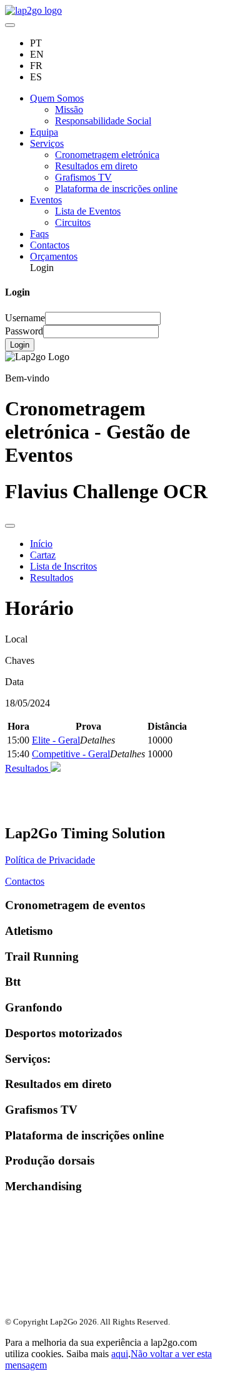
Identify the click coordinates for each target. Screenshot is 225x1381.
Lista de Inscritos (63, 566)
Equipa (44, 132)
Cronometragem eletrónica (107, 154)
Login (19, 344)
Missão (69, 109)
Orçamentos (54, 256)
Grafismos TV (83, 177)
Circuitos (73, 222)
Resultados (51, 577)
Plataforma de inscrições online (116, 188)
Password (24, 331)
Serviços (47, 143)
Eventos (46, 200)
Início (41, 543)
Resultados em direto (96, 166)
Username (25, 317)
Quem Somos (57, 98)
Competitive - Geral (71, 754)
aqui (119, 1353)
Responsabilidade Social (103, 120)
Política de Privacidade (50, 860)
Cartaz (43, 555)
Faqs (39, 233)
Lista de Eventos (88, 211)
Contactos (49, 245)
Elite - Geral (56, 740)
